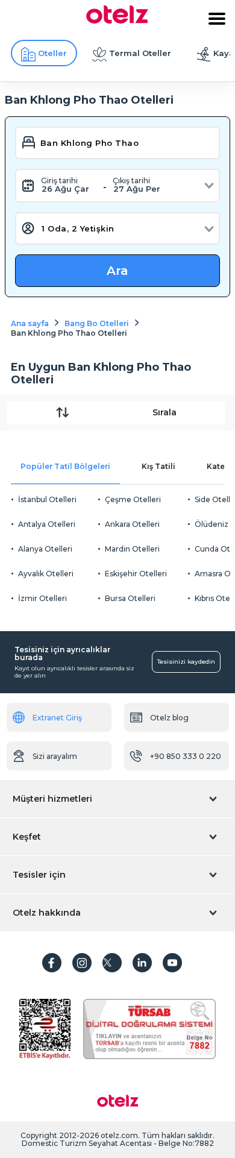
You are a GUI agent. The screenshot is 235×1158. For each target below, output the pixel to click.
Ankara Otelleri (132, 524)
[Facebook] (51, 962)
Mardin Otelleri (132, 548)
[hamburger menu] (217, 18)
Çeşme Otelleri (133, 499)
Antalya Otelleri (46, 524)
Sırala (164, 412)
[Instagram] (82, 962)
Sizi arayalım (55, 756)
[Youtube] (172, 962)
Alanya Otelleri (45, 548)
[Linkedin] (142, 962)
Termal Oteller (140, 53)
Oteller (52, 53)
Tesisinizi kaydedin (186, 662)
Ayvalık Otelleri (46, 573)
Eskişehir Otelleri (136, 573)
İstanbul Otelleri (47, 499)
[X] (112, 962)
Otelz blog (169, 717)
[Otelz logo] (117, 20)
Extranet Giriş (57, 717)
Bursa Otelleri (130, 598)
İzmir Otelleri (42, 598)
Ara (117, 270)
